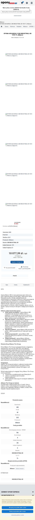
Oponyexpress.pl (8, 495)
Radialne (19, 26)
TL (17, 458)
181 (13, 245)
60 (6, 235)
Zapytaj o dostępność (17, 262)
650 (10, 232)
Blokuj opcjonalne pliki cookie (17, 511)
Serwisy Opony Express (10, 492)
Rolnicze (12, 26)
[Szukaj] (29, 10)
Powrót (15, 275)
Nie (17, 432)
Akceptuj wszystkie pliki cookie (17, 507)
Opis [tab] (7, 285)
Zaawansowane (17, 15)
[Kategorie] (31, 3)
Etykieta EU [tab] (26, 285)
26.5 (9, 237)
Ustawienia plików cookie (17, 515)
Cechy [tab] (15, 285)
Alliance (25, 26)
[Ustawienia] (27, 3)
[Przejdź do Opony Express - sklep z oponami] (1, 27)
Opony (6, 26)
